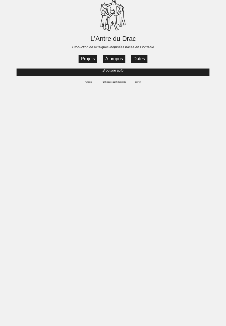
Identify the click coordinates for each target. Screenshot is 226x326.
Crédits (88, 82)
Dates (139, 58)
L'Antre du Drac (113, 38)
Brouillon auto (113, 70)
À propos (114, 58)
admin (138, 82)
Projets (88, 58)
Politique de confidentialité (114, 82)
